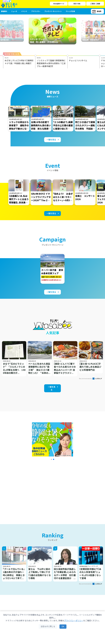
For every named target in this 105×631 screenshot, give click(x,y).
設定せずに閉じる (48, 626)
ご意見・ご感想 (95, 3)
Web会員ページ (58, 3)
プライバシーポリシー (73, 620)
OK (63, 627)
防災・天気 (77, 3)
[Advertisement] (28, 489)
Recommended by (85, 378)
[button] (51, 459)
